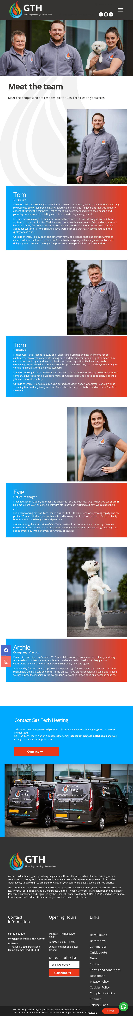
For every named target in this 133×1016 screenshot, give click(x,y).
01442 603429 (105, 4)
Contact (33, 751)
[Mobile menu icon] (120, 9)
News (93, 958)
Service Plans (99, 1005)
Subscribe (61, 973)
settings (93, 1012)
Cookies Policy (100, 987)
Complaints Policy (102, 993)
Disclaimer (97, 976)
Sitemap (96, 999)
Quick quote (98, 952)
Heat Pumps (98, 935)
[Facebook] (6, 650)
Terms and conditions (105, 970)
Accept (110, 1010)
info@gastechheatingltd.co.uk (78, 14)
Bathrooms (98, 941)
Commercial (98, 947)
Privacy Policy (99, 981)
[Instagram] (6, 661)
